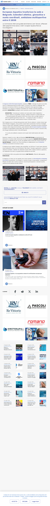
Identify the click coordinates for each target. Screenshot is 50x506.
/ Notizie (22, 8)
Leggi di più (35, 501)
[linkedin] (37, 291)
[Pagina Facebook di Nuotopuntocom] (12, 1)
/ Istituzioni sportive (28, 8)
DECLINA (24, 501)
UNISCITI (25, 192)
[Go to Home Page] (19, 8)
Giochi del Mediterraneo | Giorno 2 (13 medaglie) (23, 4)
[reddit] (22, 291)
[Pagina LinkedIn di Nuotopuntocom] (15, 1)
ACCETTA (14, 501)
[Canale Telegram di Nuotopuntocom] (17, 1)
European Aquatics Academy (39, 126)
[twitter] (29, 291)
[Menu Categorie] (48, 1)
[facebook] (15, 291)
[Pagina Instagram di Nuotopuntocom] (13, 1)
